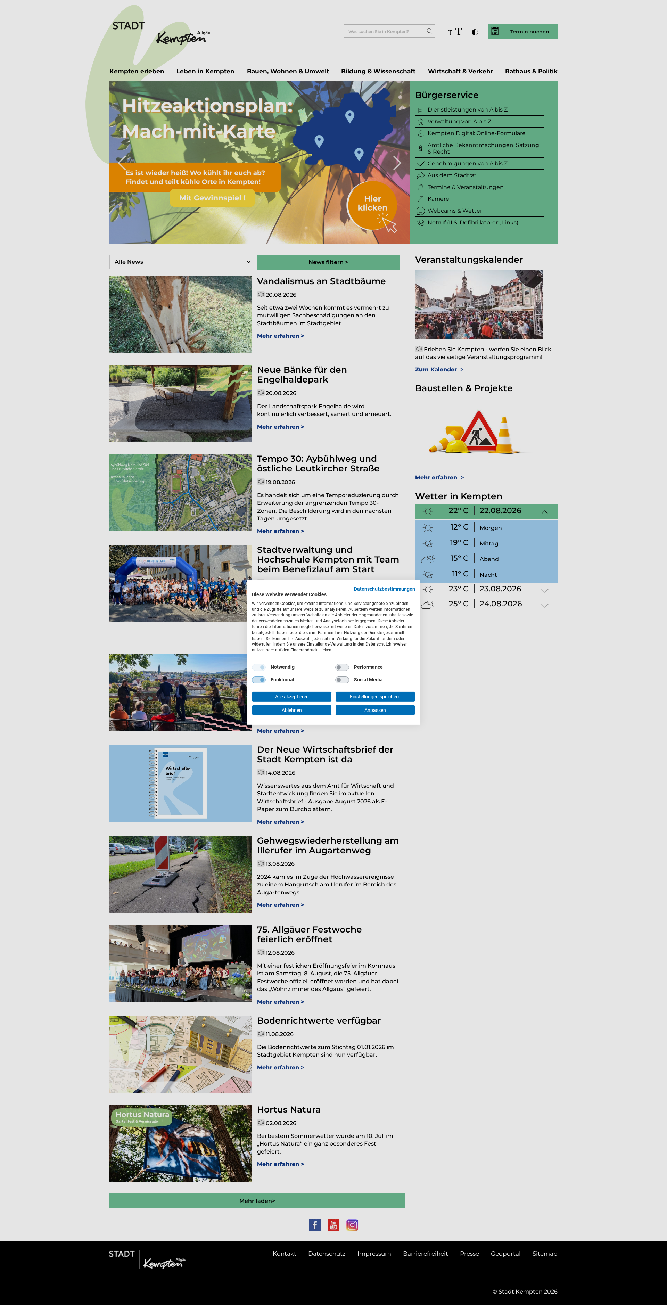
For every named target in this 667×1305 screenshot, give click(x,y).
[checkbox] (259, 667)
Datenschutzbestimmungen (384, 589)
